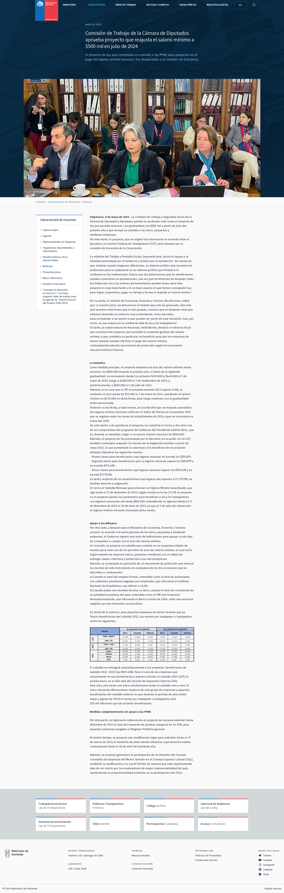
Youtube (267, 860)
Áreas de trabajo (126, 4)
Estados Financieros (54, 283)
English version (272, 888)
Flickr (266, 874)
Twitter (267, 855)
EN (240, 5)
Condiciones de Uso (206, 860)
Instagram (269, 864)
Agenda (47, 235)
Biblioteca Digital (217, 4)
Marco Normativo (52, 278)
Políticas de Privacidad (208, 855)
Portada (40, 201)
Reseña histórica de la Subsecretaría (55, 258)
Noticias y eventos (157, 4)
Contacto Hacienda (142, 868)
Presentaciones (51, 272)
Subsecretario (51, 230)
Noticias (87, 201)
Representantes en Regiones (59, 241)
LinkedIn (267, 869)
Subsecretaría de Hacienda (95, 5)
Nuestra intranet (141, 855)
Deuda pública (187, 4)
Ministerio (69, 4)
